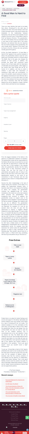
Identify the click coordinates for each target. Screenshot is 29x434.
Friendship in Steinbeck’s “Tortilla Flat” (14, 372)
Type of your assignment (10, 110)
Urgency (6, 117)
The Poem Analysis (15, 370)
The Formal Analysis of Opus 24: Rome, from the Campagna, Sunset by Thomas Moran (15, 388)
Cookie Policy (14, 414)
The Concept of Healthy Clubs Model (15, 396)
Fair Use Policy (14, 418)
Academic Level (7, 124)
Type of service (7, 104)
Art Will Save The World (12, 384)
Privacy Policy (14, 416)
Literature (9, 23)
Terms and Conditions (14, 412)
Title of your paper (7, 97)
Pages (5, 138)
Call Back (23, 2)
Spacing (6, 131)
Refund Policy (14, 420)
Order (20, 5)
